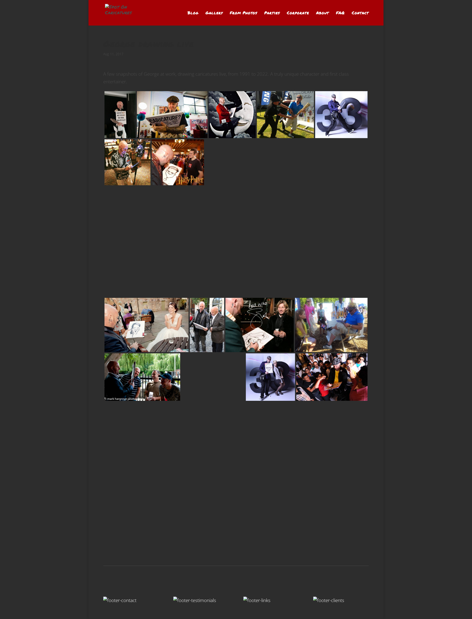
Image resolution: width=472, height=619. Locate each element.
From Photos (243, 13)
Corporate (298, 13)
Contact (360, 13)
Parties (272, 13)
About (322, 13)
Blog (193, 13)
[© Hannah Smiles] (139, 476)
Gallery (214, 13)
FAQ (340, 13)
